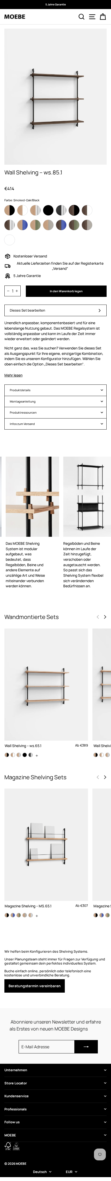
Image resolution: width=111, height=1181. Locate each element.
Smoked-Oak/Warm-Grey (87, 225)
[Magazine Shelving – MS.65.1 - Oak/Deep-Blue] (13, 915)
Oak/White (22, 210)
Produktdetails (20, 390)
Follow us (12, 1122)
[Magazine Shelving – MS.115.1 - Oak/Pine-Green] (107, 915)
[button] (105, 616)
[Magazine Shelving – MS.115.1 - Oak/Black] (96, 915)
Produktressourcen (23, 412)
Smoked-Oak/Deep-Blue (61, 225)
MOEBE (10, 1135)
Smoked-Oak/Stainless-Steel (9, 225)
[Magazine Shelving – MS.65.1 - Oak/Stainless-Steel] (31, 915)
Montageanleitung (23, 401)
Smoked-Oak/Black (74, 210)
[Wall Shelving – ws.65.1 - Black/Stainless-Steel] (31, 755)
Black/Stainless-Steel (61, 210)
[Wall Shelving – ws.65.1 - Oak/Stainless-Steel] (19, 755)
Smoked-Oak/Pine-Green (74, 225)
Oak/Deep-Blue (22, 225)
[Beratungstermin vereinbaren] (55, 971)
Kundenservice (16, 1096)
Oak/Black (9, 210)
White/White (9, 240)
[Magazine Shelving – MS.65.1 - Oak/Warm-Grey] (25, 915)
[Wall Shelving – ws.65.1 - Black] (25, 755)
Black (48, 210)
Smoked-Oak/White (87, 210)
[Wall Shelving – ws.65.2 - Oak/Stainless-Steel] (107, 755)
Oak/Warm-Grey (48, 225)
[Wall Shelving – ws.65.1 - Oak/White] (13, 755)
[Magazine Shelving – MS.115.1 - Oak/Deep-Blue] (102, 915)
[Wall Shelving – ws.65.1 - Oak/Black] (7, 755)
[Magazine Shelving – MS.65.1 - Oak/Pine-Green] (19, 915)
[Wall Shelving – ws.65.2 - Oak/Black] (96, 755)
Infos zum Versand (22, 424)
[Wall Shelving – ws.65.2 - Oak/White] (102, 755)
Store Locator (15, 1083)
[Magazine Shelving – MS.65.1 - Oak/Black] (7, 915)
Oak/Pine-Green (35, 225)
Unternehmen (15, 1070)
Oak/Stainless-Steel (35, 210)
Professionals (15, 1109)
